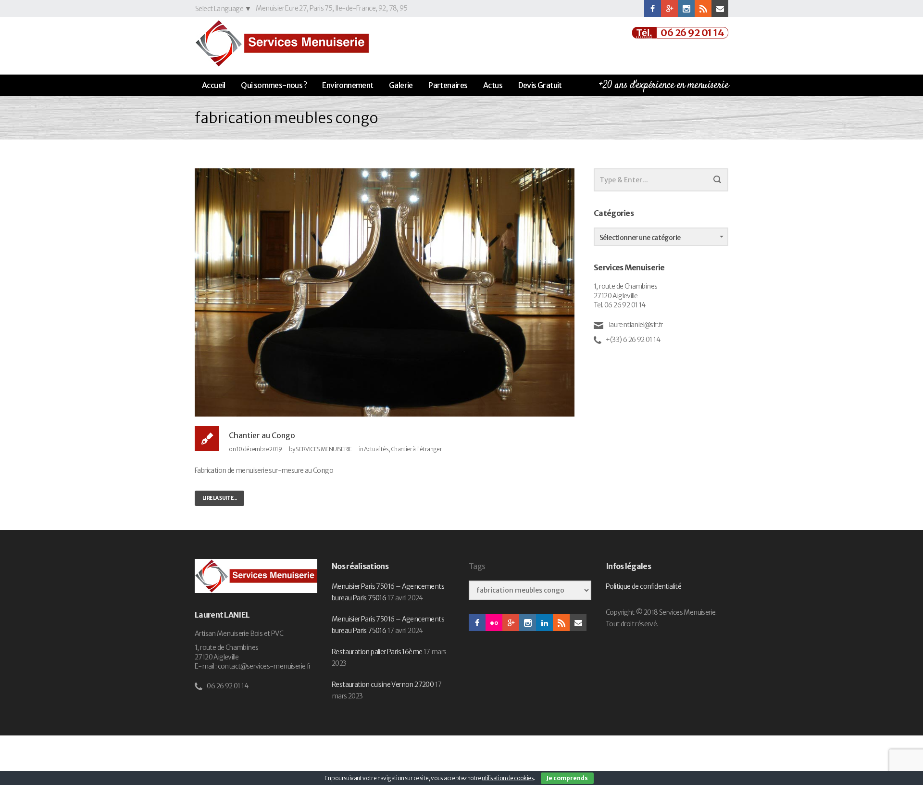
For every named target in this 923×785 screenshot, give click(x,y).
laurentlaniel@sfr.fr (635, 324)
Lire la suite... (219, 498)
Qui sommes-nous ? (274, 85)
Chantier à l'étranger (416, 449)
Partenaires (447, 85)
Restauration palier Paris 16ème (377, 651)
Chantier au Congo (262, 435)
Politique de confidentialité (643, 586)
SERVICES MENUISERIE (324, 449)
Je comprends (567, 778)
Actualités (376, 449)
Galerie (401, 85)
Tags (477, 566)
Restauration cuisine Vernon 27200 (383, 684)
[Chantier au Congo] (384, 292)
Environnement (347, 85)
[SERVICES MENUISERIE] (282, 43)
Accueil (213, 85)
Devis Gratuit (540, 85)
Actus (492, 85)
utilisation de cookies (508, 778)
